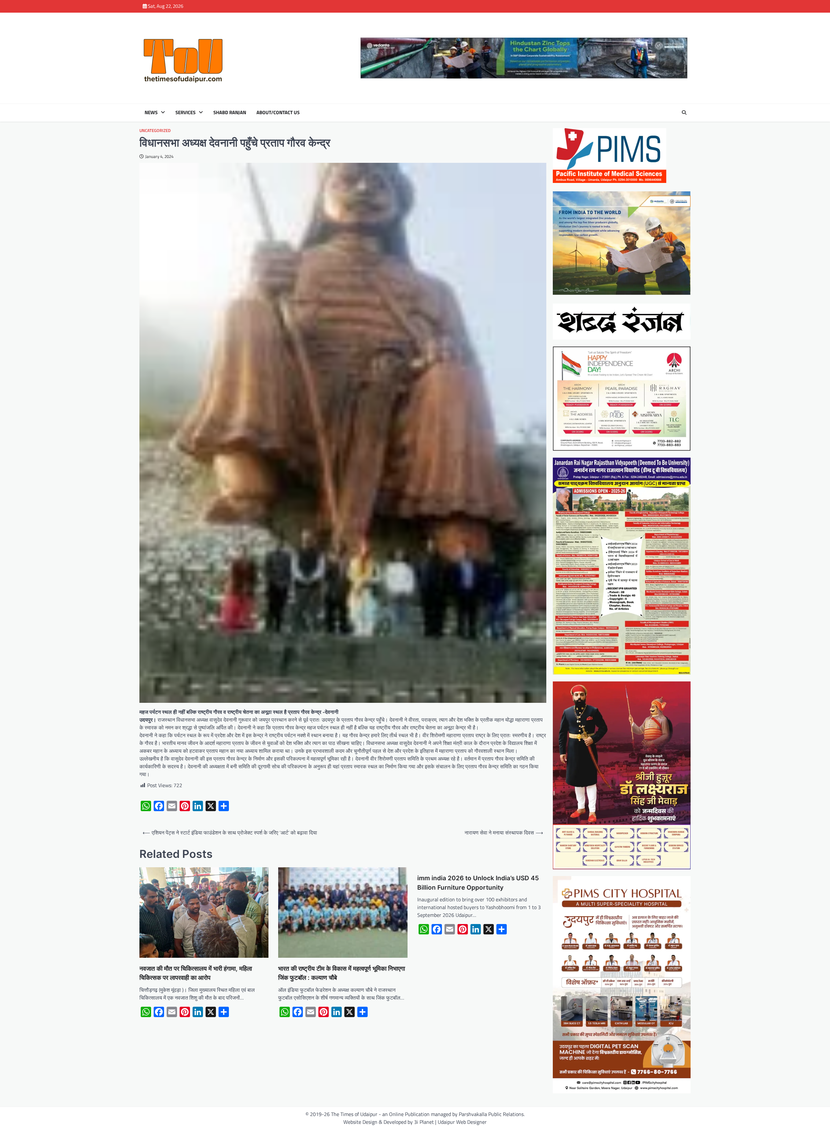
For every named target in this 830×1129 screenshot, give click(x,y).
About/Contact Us (278, 112)
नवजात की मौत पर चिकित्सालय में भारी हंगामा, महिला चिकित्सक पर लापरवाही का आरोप (195, 973)
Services (185, 112)
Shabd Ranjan (229, 112)
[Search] (684, 112)
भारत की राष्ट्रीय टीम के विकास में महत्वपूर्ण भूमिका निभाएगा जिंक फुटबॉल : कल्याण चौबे (341, 973)
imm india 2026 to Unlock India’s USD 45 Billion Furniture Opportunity (478, 882)
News (151, 112)
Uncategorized (155, 130)
